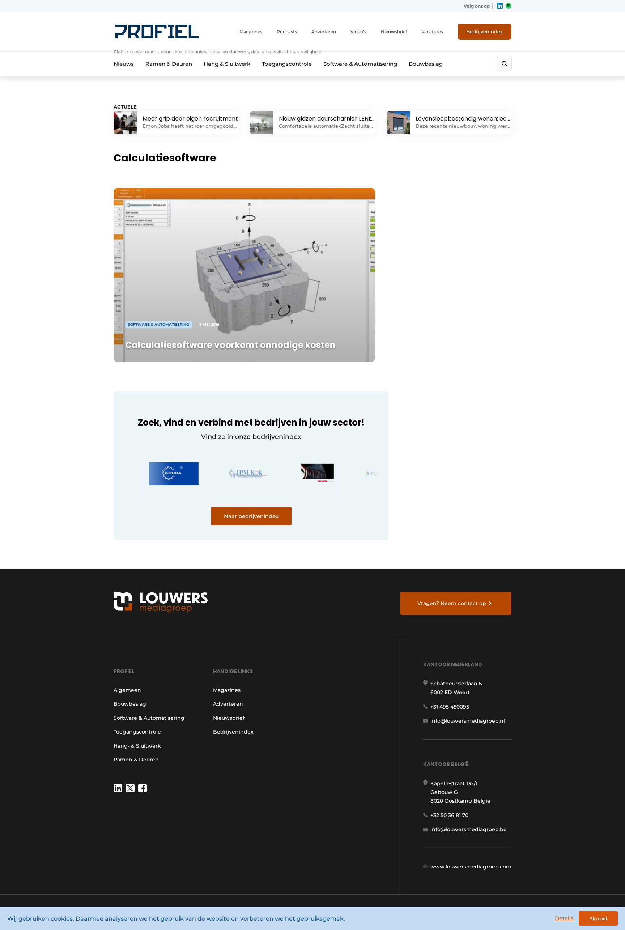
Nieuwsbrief (394, 31)
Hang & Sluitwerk (227, 63)
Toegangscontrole (287, 63)
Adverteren (323, 31)
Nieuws (124, 63)
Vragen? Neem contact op (451, 603)
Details (564, 918)
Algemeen (127, 690)
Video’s (358, 31)
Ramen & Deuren (168, 63)
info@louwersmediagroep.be (468, 829)
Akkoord (598, 918)
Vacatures (432, 31)
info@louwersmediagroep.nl (467, 721)
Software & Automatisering (360, 63)
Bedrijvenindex (484, 31)
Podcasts (287, 31)
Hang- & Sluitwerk (137, 746)
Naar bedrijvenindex (251, 516)
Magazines (250, 31)
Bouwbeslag (426, 63)
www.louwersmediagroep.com (470, 866)
